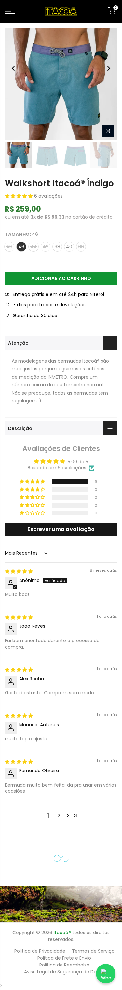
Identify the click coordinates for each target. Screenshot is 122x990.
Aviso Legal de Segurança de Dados (64, 971)
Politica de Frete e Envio (64, 958)
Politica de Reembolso (64, 965)
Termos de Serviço (93, 951)
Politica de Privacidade (39, 951)
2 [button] (59, 815)
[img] (19, 571)
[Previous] (13, 68)
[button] (19, 196)
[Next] (109, 68)
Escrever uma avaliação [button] (61, 529)
